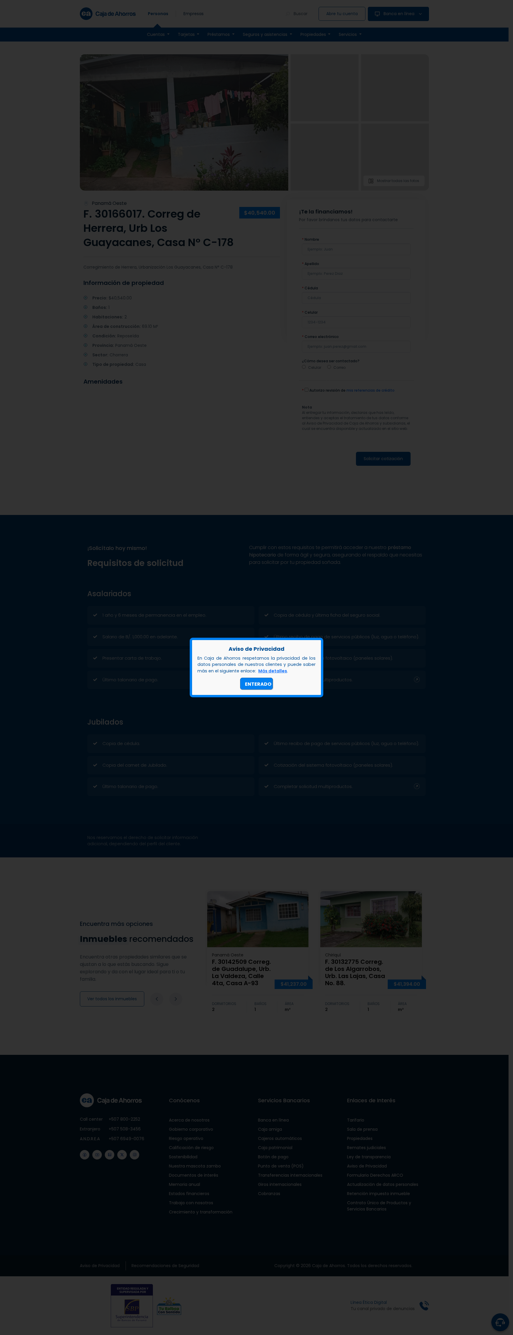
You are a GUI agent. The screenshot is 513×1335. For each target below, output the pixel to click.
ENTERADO (258, 684)
